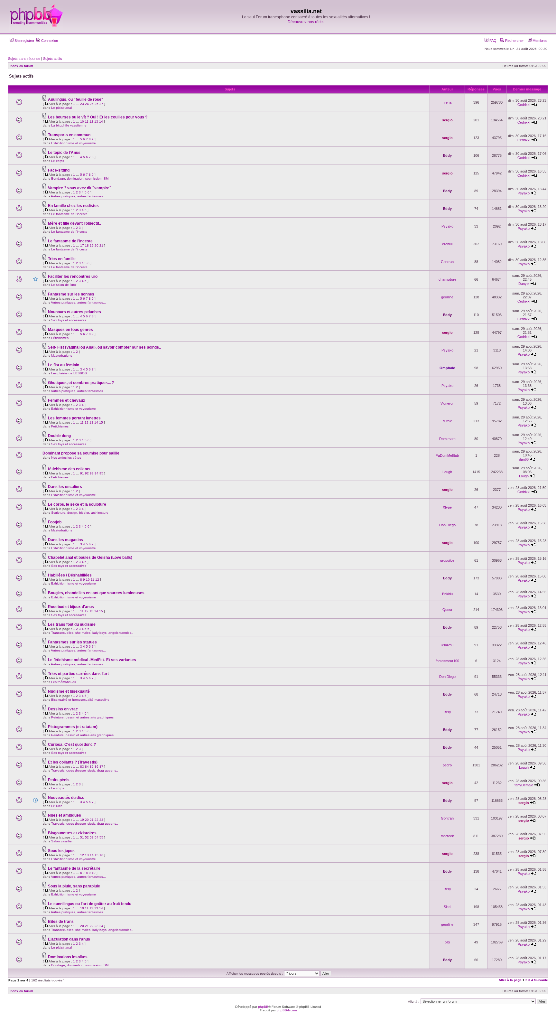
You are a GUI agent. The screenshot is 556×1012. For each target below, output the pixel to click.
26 (96, 104)
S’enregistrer (24, 40)
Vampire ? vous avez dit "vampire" (79, 188)
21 (101, 245)
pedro (447, 765)
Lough (447, 472)
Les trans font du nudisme (72, 624)
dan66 (524, 459)
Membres (539, 40)
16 (101, 855)
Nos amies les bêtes (66, 457)
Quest (447, 610)
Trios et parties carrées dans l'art (78, 673)
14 (101, 121)
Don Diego (447, 525)
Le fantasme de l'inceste (69, 214)
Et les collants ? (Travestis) (72, 762)
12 (91, 121)
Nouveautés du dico (66, 797)
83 (82, 766)
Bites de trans (61, 921)
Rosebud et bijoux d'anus (71, 606)
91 (82, 473)
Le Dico (56, 806)
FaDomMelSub (447, 455)
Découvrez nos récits (306, 22)
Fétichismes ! (60, 338)
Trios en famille (62, 259)
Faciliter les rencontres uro (72, 276)
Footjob (54, 522)
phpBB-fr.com (287, 1010)
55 (101, 837)
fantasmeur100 (447, 661)
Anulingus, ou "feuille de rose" (75, 99)
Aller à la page (510, 980)
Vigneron (447, 403)
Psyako (524, 193)
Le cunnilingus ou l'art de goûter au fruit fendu (89, 904)
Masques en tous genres (70, 329)
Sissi (447, 907)
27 (101, 104)
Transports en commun (69, 135)
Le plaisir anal (61, 107)
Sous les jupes (61, 850)
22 (96, 819)
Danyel (523, 284)
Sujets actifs (52, 59)
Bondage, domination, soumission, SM (79, 178)
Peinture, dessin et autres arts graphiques (82, 717)
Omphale (447, 368)
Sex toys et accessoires (68, 320)
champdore (447, 279)
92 (87, 473)
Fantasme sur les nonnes (71, 294)
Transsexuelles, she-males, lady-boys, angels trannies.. (92, 632)
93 (92, 473)
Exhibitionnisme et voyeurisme (73, 143)
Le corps (57, 161)
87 (101, 766)
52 (87, 837)
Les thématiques (63, 682)
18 (87, 245)
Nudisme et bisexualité (69, 691)
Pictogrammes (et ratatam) (72, 727)
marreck (447, 836)
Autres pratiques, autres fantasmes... (78, 196)
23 (82, 104)
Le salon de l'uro (63, 284)
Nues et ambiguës (64, 815)
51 (82, 837)
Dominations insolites (68, 957)
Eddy (447, 155)
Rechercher (514, 40)
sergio (447, 120)
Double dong (59, 436)
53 (92, 837)
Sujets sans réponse (24, 59)
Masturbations (61, 355)
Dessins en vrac (63, 709)
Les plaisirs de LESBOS (69, 373)
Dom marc (447, 439)
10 (82, 121)
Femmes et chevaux (66, 400)
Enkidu (447, 594)
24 (87, 104)
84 (87, 766)
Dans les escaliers (65, 486)
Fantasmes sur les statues (72, 642)
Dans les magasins (65, 540)
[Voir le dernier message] (534, 105)
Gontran (447, 262)
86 (96, 766)
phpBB (263, 1006)
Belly (447, 712)
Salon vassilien (62, 841)
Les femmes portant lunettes (74, 418)
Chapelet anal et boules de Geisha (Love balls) (90, 557)
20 (96, 245)
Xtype (447, 507)
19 (92, 245)
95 (101, 473)
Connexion (49, 40)
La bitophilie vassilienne (69, 125)
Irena (447, 102)
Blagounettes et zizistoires (72, 833)
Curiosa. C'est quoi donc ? (72, 744)
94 (96, 473)
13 (96, 121)
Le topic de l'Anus (64, 152)
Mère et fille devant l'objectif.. (74, 223)
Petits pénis (59, 780)
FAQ (492, 40)
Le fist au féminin (63, 365)
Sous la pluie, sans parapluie (74, 886)
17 (82, 245)
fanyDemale (523, 785)
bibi (447, 942)
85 (92, 766)
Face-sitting (59, 170)
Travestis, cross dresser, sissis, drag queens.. (84, 770)
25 (92, 104)
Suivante (541, 980)
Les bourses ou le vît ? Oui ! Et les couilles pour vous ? (97, 117)
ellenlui (447, 244)
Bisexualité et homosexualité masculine (80, 699)
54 (96, 837)
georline (447, 297)
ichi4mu (447, 645)
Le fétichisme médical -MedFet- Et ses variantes (92, 660)
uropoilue (447, 560)
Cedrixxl (523, 105)
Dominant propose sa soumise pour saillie (80, 453)
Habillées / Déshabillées (70, 575)
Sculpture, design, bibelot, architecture (79, 512)
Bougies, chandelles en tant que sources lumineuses (96, 593)
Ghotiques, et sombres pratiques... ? (81, 382)
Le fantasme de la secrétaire (74, 868)
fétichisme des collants (69, 469)
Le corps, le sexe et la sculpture (77, 504)
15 (101, 422)
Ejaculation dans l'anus (69, 939)
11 (86, 121)
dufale (447, 421)
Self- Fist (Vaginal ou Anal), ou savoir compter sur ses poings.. (104, 347)
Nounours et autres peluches (74, 312)
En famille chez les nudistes (73, 205)
